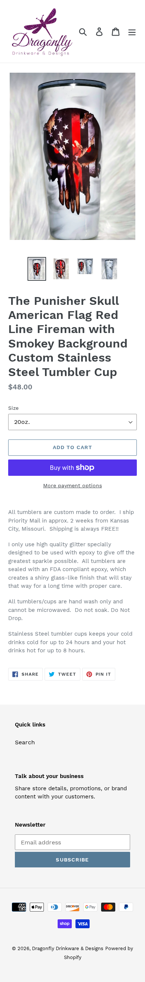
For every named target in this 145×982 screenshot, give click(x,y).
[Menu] (132, 31)
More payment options (72, 485)
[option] (37, 269)
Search (25, 742)
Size (13, 408)
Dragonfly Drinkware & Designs (67, 948)
